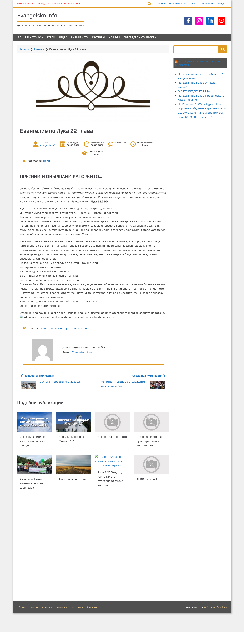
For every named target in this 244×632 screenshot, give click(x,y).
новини (77, 328)
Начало (24, 49)
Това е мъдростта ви (72, 479)
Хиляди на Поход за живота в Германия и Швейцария (34, 483)
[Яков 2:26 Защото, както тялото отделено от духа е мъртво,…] (112, 461)
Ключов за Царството (112, 436)
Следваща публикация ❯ (148, 375)
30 (19, 37)
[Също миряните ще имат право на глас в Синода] (34, 422)
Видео (221, 3)
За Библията (207, 3)
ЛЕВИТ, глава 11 (148, 479)
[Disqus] (93, 546)
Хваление (92, 607)
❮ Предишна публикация (37, 375)
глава (43, 328)
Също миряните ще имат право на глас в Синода (34, 441)
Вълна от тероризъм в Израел (59, 381)
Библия (34, 607)
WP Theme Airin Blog (215, 607)
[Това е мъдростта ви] (73, 464)
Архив (22, 607)
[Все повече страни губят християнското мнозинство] (151, 422)
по (85, 328)
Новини (161, 3)
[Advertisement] (208, 152)
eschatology (34, 37)
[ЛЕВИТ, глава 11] (151, 464)
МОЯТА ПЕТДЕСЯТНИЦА (194, 91)
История (47, 607)
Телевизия (77, 607)
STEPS (51, 37)
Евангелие (56, 328)
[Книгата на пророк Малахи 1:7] (73, 422)
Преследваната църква (182, 3)
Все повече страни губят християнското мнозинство (150, 441)
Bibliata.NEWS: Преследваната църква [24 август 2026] (49, 3)
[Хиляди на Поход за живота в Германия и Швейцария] (34, 464)
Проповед (61, 607)
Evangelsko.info (37, 15)
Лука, (67, 328)
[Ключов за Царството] (112, 422)
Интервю (98, 37)
